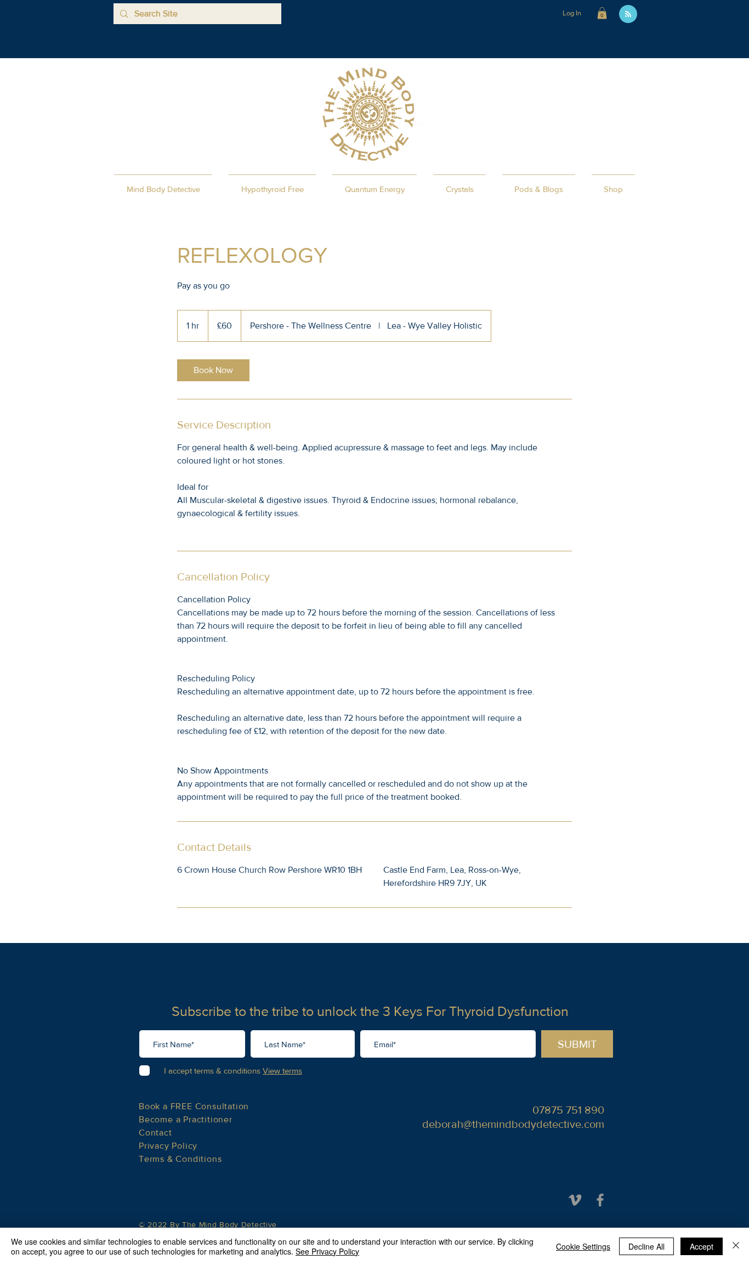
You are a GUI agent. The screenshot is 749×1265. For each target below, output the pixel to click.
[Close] (735, 1246)
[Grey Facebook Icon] (600, 1199)
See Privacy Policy (327, 1251)
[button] (602, 13)
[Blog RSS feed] (628, 14)
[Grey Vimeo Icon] (574, 1199)
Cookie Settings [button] (583, 1246)
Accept (701, 1246)
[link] (213, 370)
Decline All (646, 1246)
